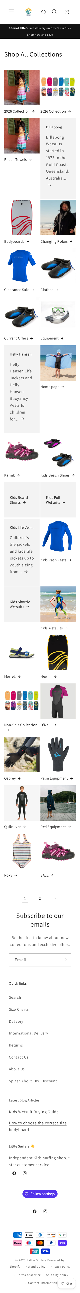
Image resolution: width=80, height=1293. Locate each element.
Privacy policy (60, 1267)
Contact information (42, 1283)
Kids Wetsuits (51, 628)
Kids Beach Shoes (55, 475)
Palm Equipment (54, 778)
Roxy (8, 875)
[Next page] (55, 898)
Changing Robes (54, 241)
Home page (49, 386)
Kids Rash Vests (53, 560)
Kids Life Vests (22, 527)
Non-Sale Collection (20, 724)
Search (15, 997)
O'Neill (46, 724)
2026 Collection (17, 111)
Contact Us (18, 1057)
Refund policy (35, 1267)
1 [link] (25, 898)
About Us (17, 1068)
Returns (16, 1045)
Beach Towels (15, 159)
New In (46, 676)
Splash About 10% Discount (33, 1080)
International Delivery (28, 1033)
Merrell (10, 676)
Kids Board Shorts (19, 500)
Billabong (54, 127)
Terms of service (29, 1275)
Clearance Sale (16, 289)
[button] (11, 12)
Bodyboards (14, 241)
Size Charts (18, 1009)
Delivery (16, 1021)
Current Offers (16, 338)
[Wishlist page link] (43, 12)
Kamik (9, 475)
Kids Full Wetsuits (53, 500)
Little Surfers (36, 1260)
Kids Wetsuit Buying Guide (34, 1111)
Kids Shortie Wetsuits (20, 604)
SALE (44, 875)
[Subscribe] (65, 960)
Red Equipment (53, 826)
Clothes (46, 289)
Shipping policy (57, 1275)
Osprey (10, 778)
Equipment (49, 338)
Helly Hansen (21, 354)
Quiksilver (12, 826)
